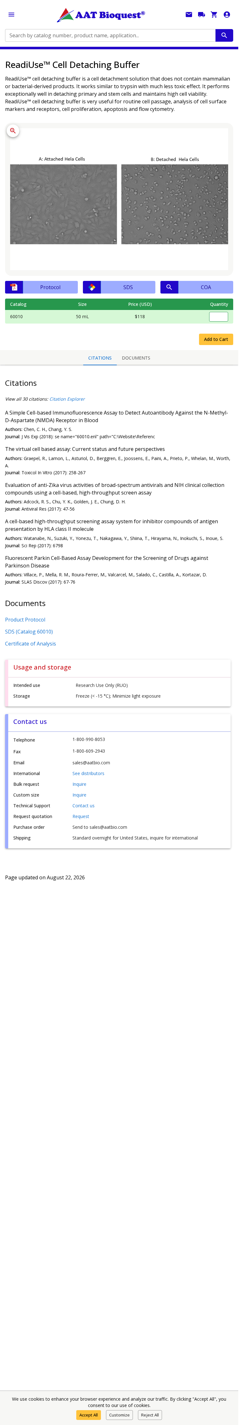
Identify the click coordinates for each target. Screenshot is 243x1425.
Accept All (88, 1415)
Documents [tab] (136, 358)
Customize (119, 1415)
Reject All (150, 1415)
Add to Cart (216, 339)
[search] (224, 35)
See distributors (88, 773)
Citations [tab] (100, 358)
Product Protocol (25, 619)
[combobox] (110, 35)
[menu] (11, 14)
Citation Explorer (67, 399)
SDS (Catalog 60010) (29, 631)
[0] (214, 14)
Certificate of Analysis (30, 643)
